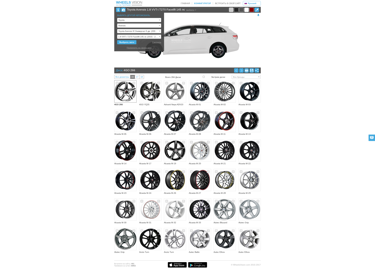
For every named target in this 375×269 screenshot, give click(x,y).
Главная (185, 3)
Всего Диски (173, 77)
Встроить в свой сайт (228, 3)
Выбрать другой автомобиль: (133, 15)
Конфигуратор (202, 3)
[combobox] (139, 20)
